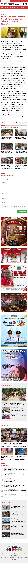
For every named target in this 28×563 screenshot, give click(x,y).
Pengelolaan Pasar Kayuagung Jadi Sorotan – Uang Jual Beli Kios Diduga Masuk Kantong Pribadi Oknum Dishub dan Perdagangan (17, 520)
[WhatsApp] (18, 549)
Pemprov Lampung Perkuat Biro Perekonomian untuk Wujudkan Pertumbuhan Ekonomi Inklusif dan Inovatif (18, 409)
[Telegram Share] (23, 123)
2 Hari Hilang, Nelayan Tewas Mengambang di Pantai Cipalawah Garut (15, 475)
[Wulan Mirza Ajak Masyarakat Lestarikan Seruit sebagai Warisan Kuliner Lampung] (6, 416)
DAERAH (3, 14)
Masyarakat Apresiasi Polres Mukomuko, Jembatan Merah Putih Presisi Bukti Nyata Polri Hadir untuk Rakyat (7, 139)
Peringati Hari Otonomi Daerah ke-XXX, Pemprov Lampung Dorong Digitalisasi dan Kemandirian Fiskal (18, 513)
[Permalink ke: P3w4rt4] (2, 24)
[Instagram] (15, 549)
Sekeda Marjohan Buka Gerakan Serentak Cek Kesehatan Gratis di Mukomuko (21, 167)
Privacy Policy (22, 553)
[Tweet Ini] (17, 123)
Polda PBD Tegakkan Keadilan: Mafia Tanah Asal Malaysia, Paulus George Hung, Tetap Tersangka (6, 167)
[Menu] (2, 4)
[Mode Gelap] (23, 4)
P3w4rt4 (6, 23)
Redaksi (4, 553)
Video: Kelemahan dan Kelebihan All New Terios (14, 496)
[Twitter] (10, 549)
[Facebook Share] (14, 123)
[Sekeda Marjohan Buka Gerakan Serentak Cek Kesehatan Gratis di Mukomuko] (21, 160)
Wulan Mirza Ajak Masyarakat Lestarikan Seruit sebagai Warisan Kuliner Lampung (18, 416)
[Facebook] (7, 549)
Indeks (9, 553)
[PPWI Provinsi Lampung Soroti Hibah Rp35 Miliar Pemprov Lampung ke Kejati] (21, 146)
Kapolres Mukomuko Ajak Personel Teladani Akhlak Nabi (20, 139)
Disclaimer (17, 555)
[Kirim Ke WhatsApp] (26, 123)
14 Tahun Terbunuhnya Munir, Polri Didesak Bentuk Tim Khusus (15, 480)
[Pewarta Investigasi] (11, 4)
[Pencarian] (26, 4)
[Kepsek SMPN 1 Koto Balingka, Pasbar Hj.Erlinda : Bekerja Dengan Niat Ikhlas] (21, 451)
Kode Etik (15, 553)
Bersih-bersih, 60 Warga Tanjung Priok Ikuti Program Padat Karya (15, 486)
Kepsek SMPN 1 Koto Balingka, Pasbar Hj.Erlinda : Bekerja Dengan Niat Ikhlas (20, 458)
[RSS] (21, 549)
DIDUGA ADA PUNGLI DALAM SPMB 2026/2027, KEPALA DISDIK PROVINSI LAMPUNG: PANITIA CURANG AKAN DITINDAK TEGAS (18, 507)
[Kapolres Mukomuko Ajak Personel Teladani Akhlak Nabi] (21, 132)
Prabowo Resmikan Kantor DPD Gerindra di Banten (15, 491)
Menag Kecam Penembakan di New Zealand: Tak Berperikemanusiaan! (15, 470)
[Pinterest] (13, 549)
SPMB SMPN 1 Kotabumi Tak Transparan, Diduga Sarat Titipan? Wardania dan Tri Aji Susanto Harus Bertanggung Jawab (7, 458)
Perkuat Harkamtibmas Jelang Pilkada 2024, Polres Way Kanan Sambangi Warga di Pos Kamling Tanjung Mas (18, 534)
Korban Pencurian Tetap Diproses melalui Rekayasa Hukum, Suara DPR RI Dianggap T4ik (7, 153)
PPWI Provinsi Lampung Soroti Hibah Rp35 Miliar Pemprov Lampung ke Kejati (21, 153)
